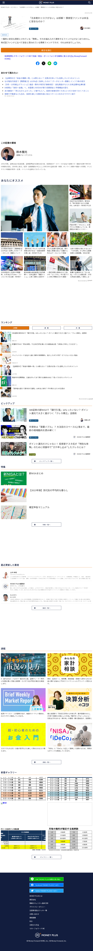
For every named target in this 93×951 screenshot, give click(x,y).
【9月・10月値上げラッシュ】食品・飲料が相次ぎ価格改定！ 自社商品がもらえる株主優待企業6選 (45, 84)
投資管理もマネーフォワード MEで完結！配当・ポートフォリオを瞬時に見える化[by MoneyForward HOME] (46, 57)
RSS (30, 921)
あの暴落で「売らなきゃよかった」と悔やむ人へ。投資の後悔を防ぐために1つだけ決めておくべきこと (47, 90)
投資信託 (4, 35)
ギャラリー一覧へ (46, 857)
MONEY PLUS (5, 7)
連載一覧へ (47, 762)
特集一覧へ (47, 525)
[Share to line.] (49, 63)
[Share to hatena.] (55, 63)
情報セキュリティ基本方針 (38, 903)
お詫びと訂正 (34, 925)
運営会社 (32, 899)
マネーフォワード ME (37, 928)
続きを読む (46, 50)
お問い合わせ (34, 914)
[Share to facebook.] (37, 63)
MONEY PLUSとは (35, 896)
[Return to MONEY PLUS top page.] (46, 2)
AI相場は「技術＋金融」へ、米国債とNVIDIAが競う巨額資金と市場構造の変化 (36, 87)
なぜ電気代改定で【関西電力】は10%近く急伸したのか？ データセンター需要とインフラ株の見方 (45, 81)
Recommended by (82, 281)
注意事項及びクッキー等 (38, 910)
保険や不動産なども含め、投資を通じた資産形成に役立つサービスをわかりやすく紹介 (40, 94)
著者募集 (32, 917)
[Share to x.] (43, 63)
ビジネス (14, 7)
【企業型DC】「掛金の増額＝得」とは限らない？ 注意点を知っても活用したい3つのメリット (42, 78)
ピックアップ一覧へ (46, 461)
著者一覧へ (47, 608)
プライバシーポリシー (37, 907)
